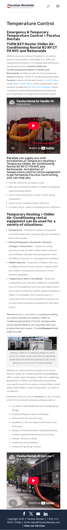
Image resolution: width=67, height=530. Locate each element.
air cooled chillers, (50, 80)
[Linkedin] (46, 514)
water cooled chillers (22, 83)
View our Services (34, 525)
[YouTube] (38, 514)
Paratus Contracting (43, 175)
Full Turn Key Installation (39, 87)
